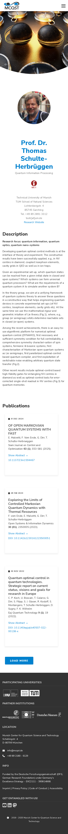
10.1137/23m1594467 (21, 460)
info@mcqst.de (15, 750)
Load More (19, 660)
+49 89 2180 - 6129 (17, 755)
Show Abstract (16, 455)
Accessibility (56, 788)
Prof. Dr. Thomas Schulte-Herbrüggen (34, 154)
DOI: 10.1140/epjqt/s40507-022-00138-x (27, 629)
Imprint (6, 788)
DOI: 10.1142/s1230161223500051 (29, 538)
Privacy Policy (20, 788)
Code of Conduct (38, 788)
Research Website (34, 222)
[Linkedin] (10, 805)
